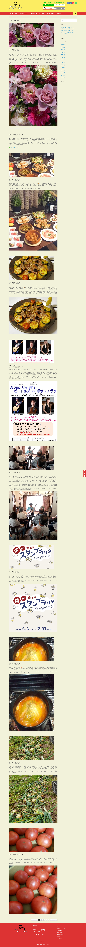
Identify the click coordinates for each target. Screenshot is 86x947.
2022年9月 (63, 59)
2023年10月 (63, 50)
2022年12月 (63, 54)
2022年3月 (63, 69)
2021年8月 (63, 75)
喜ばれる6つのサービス (24, 13)
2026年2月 (63, 45)
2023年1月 (63, 52)
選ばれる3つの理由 (13, 13)
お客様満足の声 (34, 13)
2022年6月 (63, 64)
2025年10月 (63, 49)
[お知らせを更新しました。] (33, 125)
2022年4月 (63, 67)
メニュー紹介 (41, 13)
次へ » (56, 920)
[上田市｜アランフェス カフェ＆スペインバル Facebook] (68, 3)
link (21, 20)
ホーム (11, 17)
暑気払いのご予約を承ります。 (66, 27)
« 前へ (32, 920)
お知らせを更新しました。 (16, 49)
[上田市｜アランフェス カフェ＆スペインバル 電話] (76, 3)
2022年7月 (63, 62)
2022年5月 (63, 65)
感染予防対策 (59, 938)
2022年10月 (63, 57)
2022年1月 (63, 70)
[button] (75, 13)
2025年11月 (63, 47)
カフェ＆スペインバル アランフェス (44, 944)
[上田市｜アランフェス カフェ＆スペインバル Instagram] (70, 3)
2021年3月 (63, 77)
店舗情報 (59, 13)
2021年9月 (63, 74)
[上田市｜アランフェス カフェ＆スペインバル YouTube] (73, 3)
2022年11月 (63, 55)
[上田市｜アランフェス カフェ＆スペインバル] (15, 6)
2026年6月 (63, 44)
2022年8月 (63, 60)
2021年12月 (63, 72)
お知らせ (62, 84)
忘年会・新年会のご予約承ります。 (67, 30)
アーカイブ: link (16, 17)
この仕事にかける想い (51, 13)
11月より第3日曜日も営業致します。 (67, 32)
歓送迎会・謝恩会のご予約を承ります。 (68, 28)
